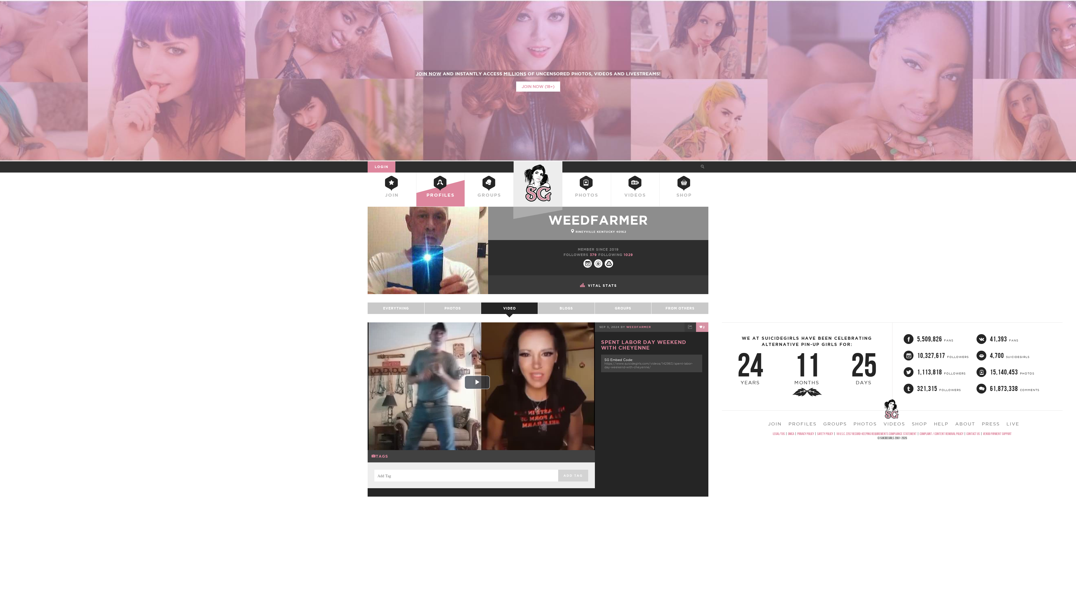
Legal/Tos (779, 434)
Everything (396, 308)
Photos (586, 194)
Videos (635, 194)
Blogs (566, 308)
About (965, 423)
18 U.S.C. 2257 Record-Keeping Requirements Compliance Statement (876, 434)
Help (941, 423)
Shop (684, 194)
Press (991, 423)
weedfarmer (598, 220)
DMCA (791, 434)
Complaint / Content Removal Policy (941, 434)
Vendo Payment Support (997, 434)
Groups (489, 194)
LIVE (1013, 423)
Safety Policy (825, 434)
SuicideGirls (538, 166)
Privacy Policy (805, 434)
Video (509, 308)
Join (392, 194)
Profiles (440, 194)
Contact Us (973, 434)
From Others (680, 308)
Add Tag (573, 475)
